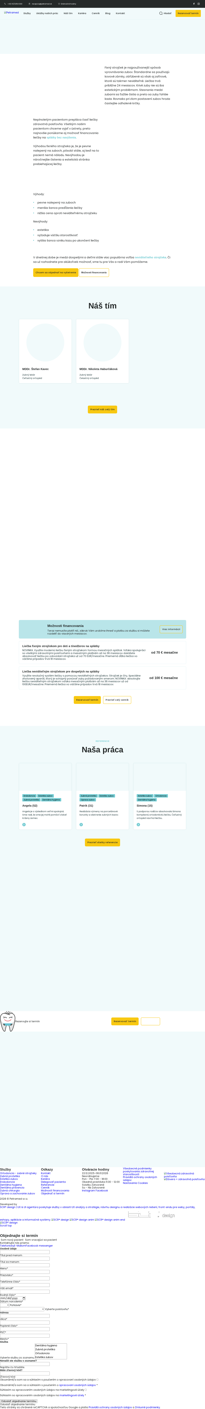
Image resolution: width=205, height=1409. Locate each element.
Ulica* (3, 1319)
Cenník (96, 13)
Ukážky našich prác (47, 13)
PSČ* (3, 1332)
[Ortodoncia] (51, 1353)
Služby (22, 25)
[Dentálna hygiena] (51, 1345)
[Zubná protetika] (51, 1349)
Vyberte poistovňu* (57, 1309)
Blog (107, 13)
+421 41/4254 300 (15, 4)
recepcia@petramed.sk (42, 4)
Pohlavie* (15, 1305)
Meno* (4, 1268)
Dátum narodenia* (11, 1301)
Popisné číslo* (9, 1325)
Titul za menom (9, 1262)
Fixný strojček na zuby (41, 25)
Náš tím (68, 13)
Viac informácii (171, 629)
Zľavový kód (7, 1376)
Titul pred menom (11, 1255)
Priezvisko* (6, 1275)
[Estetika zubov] (51, 1357)
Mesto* (4, 1339)
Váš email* (7, 1288)
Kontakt (120, 13)
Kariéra (82, 13)
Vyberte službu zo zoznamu (17, 1357)
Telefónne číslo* (10, 1281)
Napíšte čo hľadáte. (12, 1367)
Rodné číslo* (8, 1295)
